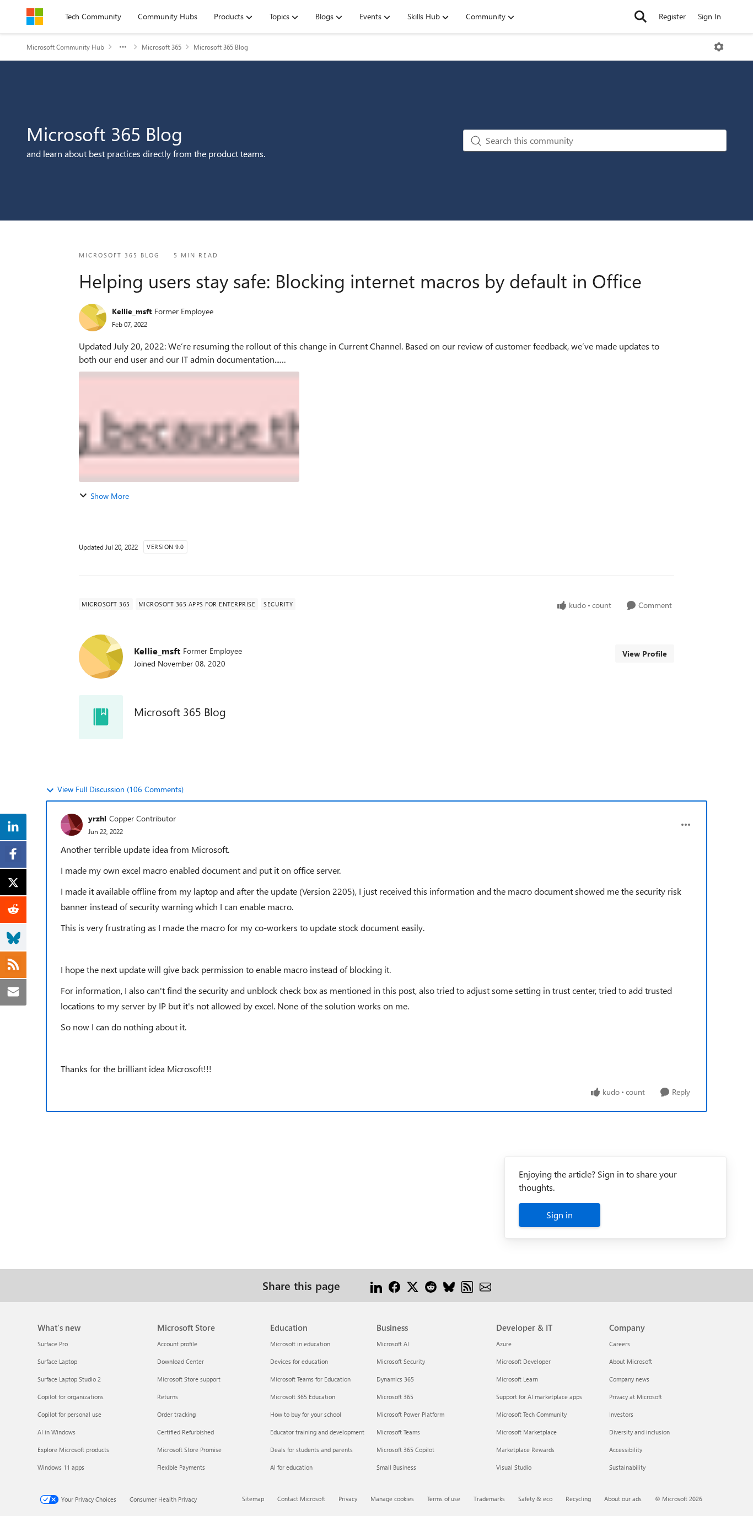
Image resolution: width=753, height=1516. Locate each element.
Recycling (578, 1499)
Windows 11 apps (60, 1467)
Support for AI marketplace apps (539, 1397)
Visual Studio (513, 1467)
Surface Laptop (57, 1361)
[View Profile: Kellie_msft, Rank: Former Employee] (92, 317)
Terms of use (443, 1499)
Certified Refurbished (185, 1432)
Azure (504, 1344)
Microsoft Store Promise (189, 1449)
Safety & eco (535, 1499)
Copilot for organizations (70, 1397)
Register (672, 16)
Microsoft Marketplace (526, 1432)
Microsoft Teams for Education (310, 1379)
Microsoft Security (400, 1361)
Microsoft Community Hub (65, 46)
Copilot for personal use (69, 1414)
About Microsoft (630, 1361)
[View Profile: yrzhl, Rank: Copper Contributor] (72, 825)
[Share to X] (412, 1285)
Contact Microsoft (301, 1499)
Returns (167, 1397)
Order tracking (176, 1414)
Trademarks (489, 1499)
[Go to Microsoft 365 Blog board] (101, 717)
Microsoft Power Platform (410, 1414)
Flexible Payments (181, 1467)
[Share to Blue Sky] (449, 1285)
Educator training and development (317, 1432)
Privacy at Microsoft (635, 1397)
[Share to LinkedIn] (376, 1285)
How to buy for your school (305, 1414)
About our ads (623, 1499)
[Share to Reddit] (431, 1285)
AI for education (291, 1467)
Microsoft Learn (517, 1379)
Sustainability (627, 1467)
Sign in (559, 1215)
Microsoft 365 (161, 46)
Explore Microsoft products (73, 1449)
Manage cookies (392, 1499)
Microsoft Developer (523, 1361)
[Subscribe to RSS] (467, 1285)
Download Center (180, 1361)
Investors (621, 1414)
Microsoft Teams (398, 1432)
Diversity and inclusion (639, 1432)
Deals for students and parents (311, 1449)
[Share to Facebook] (394, 1285)
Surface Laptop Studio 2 (69, 1379)
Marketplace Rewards (525, 1449)
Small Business (396, 1467)
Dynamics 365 (395, 1379)
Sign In (709, 16)
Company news (629, 1379)
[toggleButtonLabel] (719, 47)
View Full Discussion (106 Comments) (120, 789)
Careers (619, 1344)
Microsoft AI (392, 1344)
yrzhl (97, 818)
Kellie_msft (132, 311)
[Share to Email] (485, 1285)
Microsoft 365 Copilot (405, 1449)
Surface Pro (52, 1344)
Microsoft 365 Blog (220, 46)
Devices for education (299, 1361)
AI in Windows (56, 1432)
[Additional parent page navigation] (123, 47)
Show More (109, 496)
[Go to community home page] (34, 16)
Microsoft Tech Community (531, 1414)
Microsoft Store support (188, 1379)
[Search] (640, 16)
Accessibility (625, 1449)
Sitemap (253, 1499)
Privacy (347, 1499)
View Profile (644, 653)
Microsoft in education (300, 1344)
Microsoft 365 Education (302, 1397)
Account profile (177, 1344)
